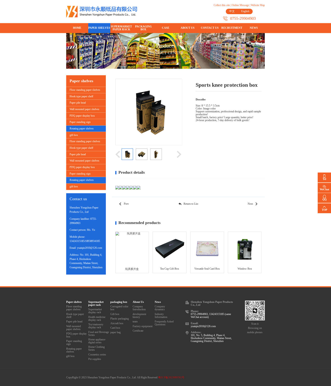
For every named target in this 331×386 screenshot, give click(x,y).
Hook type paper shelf (81, 96)
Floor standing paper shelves (85, 90)
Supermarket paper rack (121, 28)
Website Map (258, 5)
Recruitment (231, 28)
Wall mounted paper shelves (84, 109)
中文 (232, 11)
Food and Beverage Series (98, 334)
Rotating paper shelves (82, 128)
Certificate (138, 330)
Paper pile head (78, 102)
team (135, 321)
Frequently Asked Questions (164, 323)
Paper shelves (99, 28)
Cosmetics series (97, 354)
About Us (188, 28)
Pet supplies (94, 359)
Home (77, 28)
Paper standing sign (80, 122)
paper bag (115, 332)
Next (250, 203)
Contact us (210, 28)
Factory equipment (142, 326)
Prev (126, 203)
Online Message (240, 5)
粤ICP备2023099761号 (171, 377)
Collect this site (222, 5)
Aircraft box (116, 323)
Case (165, 28)
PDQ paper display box (82, 115)
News (254, 28)
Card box (115, 327)
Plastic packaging (119, 318)
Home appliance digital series (96, 341)
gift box (74, 135)
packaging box (143, 28)
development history (139, 316)
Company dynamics (160, 308)
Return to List (191, 203)
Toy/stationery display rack (95, 326)
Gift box (114, 314)
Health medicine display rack (96, 319)
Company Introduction (139, 308)
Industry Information (161, 316)
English (245, 11)
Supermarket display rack (95, 311)
